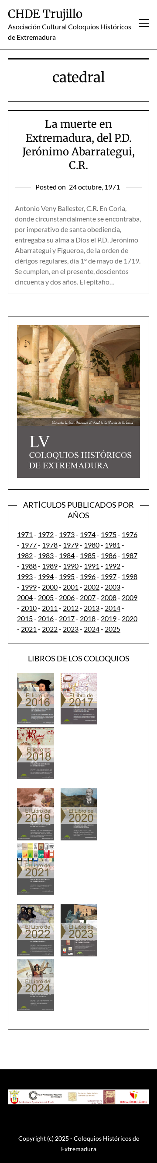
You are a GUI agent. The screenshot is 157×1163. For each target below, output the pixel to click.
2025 (112, 629)
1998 (129, 576)
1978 (50, 545)
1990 (70, 566)
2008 (108, 597)
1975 (108, 534)
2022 (50, 629)
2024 (91, 629)
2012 (70, 608)
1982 (25, 555)
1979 (70, 545)
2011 (50, 608)
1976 (129, 534)
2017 (67, 618)
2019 (108, 618)
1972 (46, 534)
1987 (129, 555)
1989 (50, 566)
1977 (29, 545)
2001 (70, 587)
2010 (29, 608)
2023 (70, 629)
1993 (25, 576)
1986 (108, 555)
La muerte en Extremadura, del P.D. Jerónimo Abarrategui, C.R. (78, 144)
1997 (108, 576)
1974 (88, 534)
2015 (25, 618)
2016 (46, 618)
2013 (91, 608)
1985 (88, 555)
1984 (67, 555)
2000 (50, 587)
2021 (29, 629)
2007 (88, 597)
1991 (91, 566)
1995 (67, 576)
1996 (88, 576)
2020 (129, 618)
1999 (29, 587)
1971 (25, 534)
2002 (91, 587)
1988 (29, 566)
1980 (91, 545)
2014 (112, 608)
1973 (67, 534)
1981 (112, 545)
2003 (112, 587)
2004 (25, 597)
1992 (112, 566)
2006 (67, 597)
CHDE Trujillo (45, 14)
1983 (46, 555)
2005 (46, 597)
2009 (129, 597)
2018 (88, 618)
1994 (46, 576)
